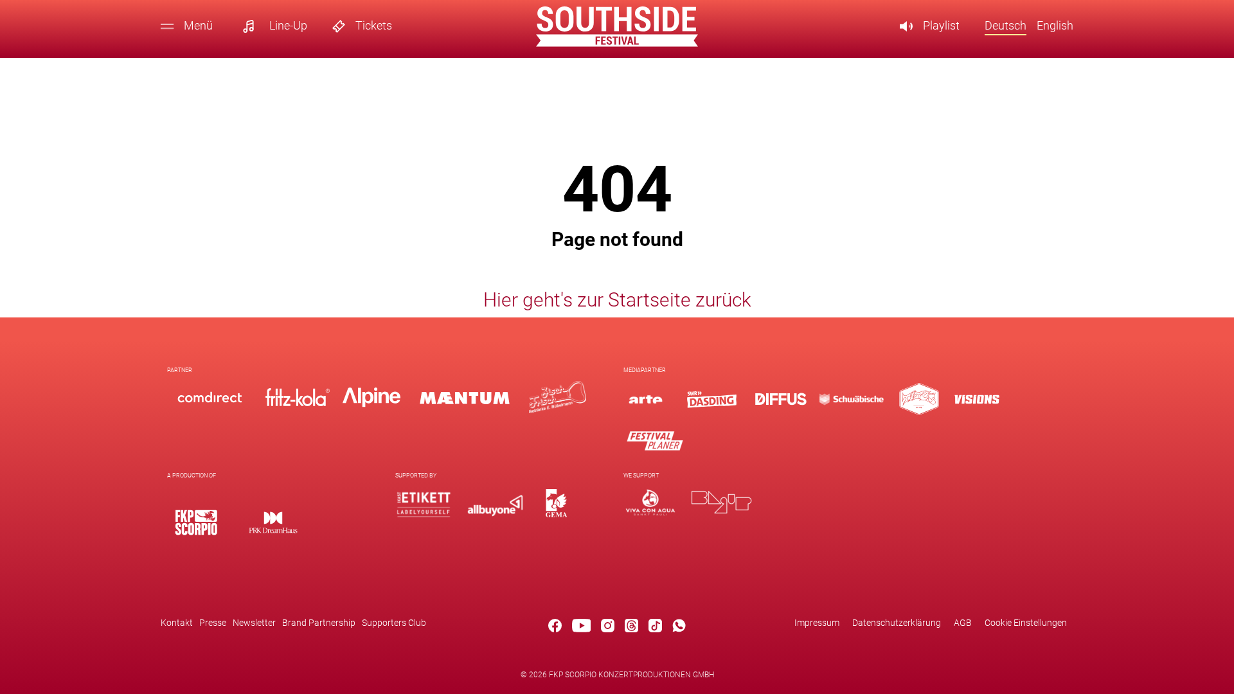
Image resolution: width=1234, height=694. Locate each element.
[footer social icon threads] (631, 628)
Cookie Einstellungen (1026, 623)
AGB (963, 623)
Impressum (816, 623)
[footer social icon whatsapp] (679, 628)
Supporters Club (394, 623)
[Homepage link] (617, 43)
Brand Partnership (318, 623)
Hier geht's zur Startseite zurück (617, 300)
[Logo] (196, 522)
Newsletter (254, 623)
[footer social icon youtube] (581, 628)
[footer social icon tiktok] (655, 628)
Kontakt (177, 623)
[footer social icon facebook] (555, 628)
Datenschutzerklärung (896, 623)
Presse (212, 623)
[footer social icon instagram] (607, 628)
